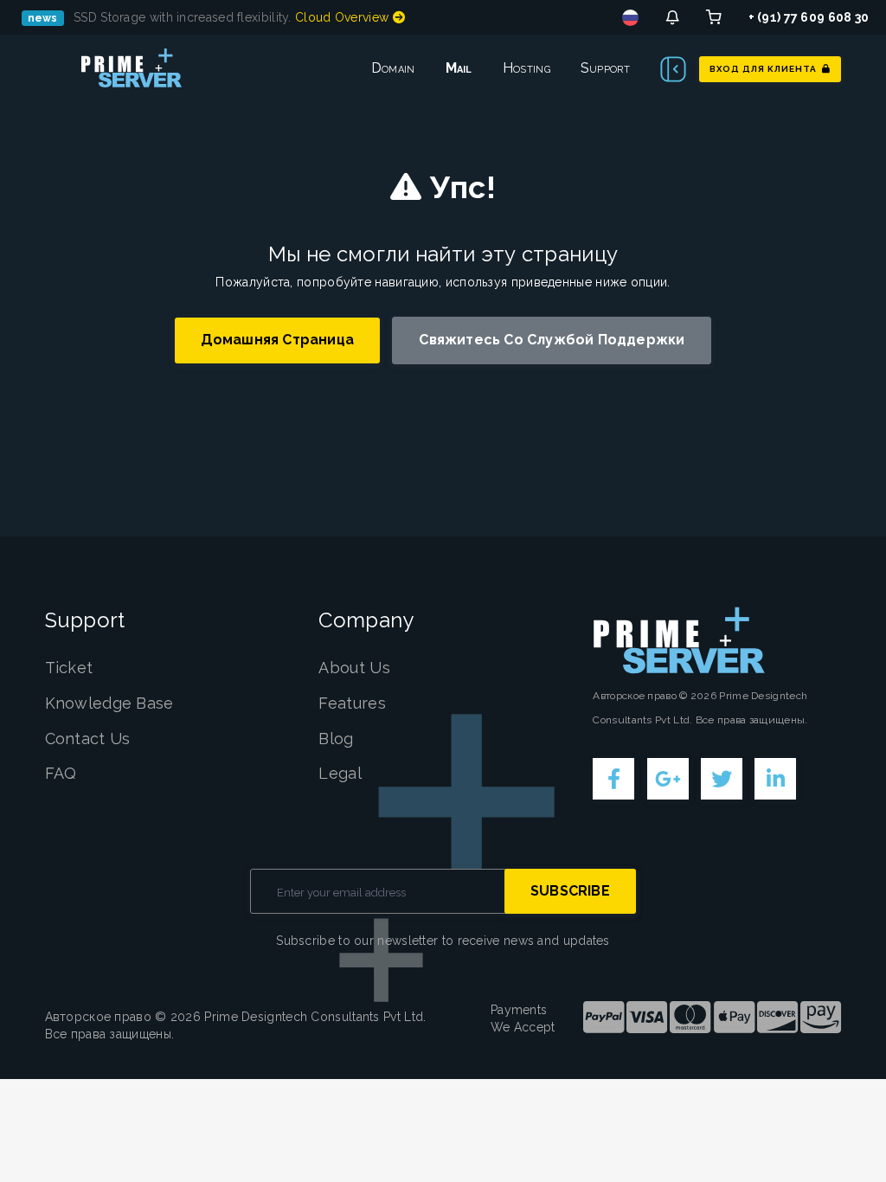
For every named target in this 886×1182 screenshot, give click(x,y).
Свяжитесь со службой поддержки (551, 339)
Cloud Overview (344, 17)
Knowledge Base (109, 703)
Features (351, 703)
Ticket (69, 667)
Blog (335, 738)
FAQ (61, 773)
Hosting (526, 68)
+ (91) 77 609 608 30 (809, 17)
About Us (353, 667)
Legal (340, 773)
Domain (393, 68)
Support (605, 68)
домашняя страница (277, 339)
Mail (459, 68)
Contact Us (88, 738)
